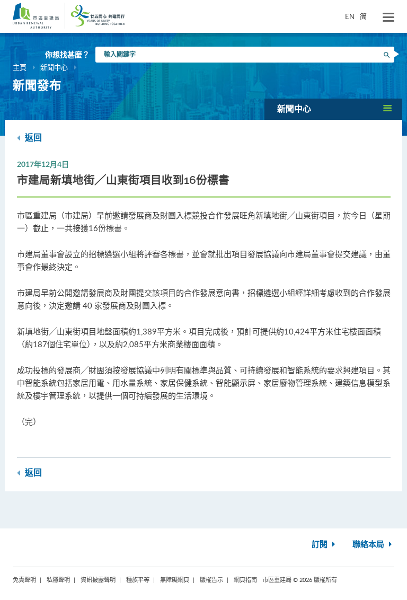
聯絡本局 (369, 545)
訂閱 (321, 545)
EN (350, 16)
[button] (333, 109)
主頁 (19, 67)
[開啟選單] (388, 17)
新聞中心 (54, 67)
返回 (32, 138)
